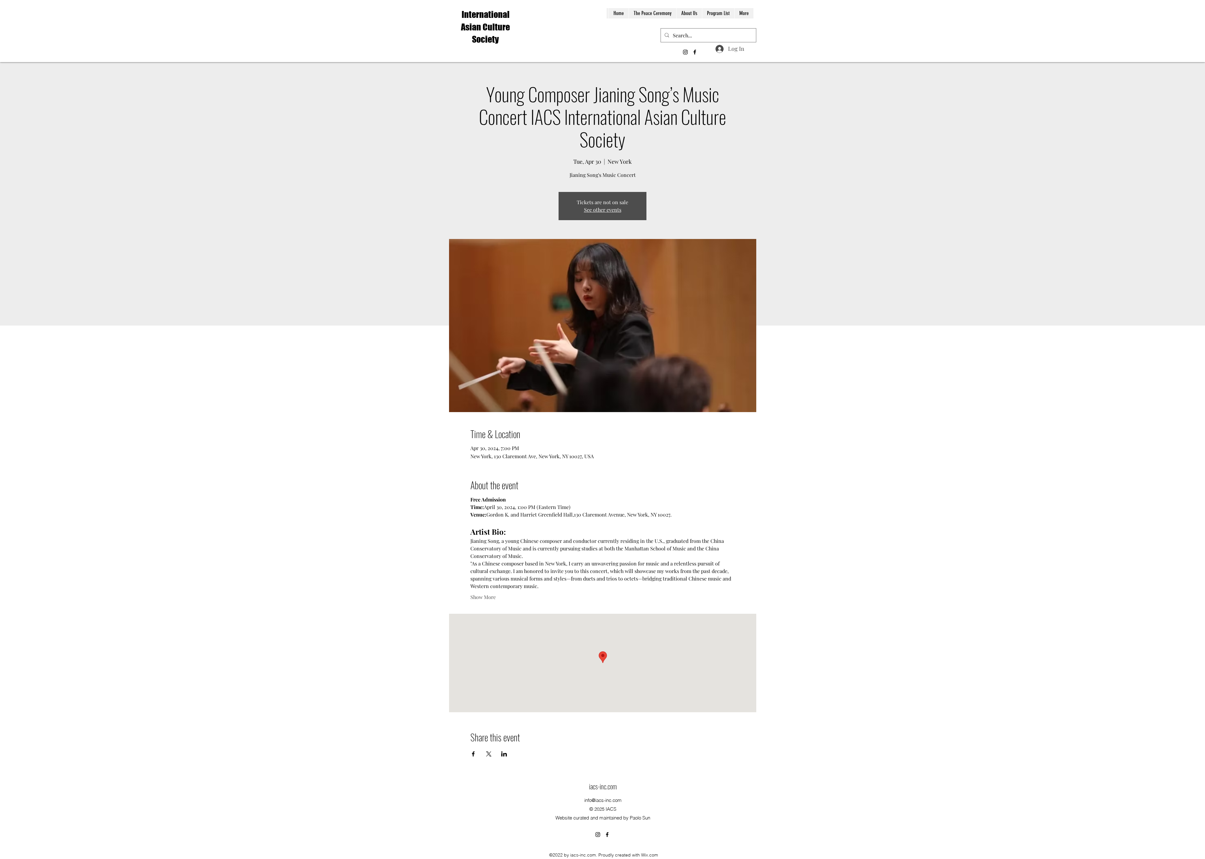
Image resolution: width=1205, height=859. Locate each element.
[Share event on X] (489, 753)
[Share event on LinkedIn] (504, 753)
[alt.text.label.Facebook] (695, 52)
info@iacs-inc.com (603, 800)
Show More (483, 597)
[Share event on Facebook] (473, 753)
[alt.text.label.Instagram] (685, 52)
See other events (602, 209)
